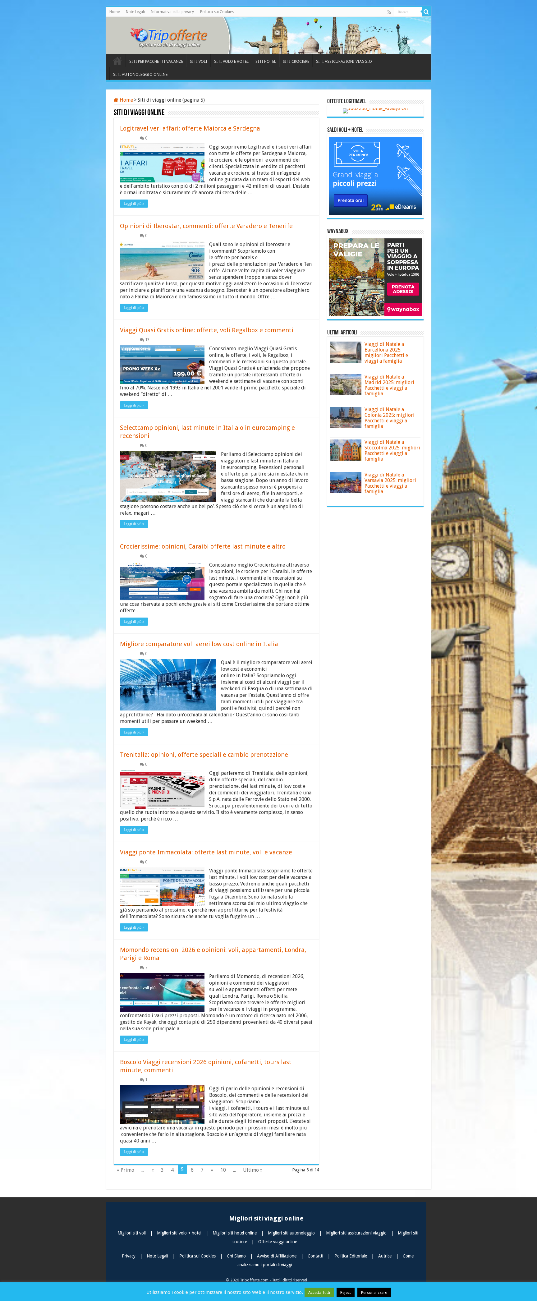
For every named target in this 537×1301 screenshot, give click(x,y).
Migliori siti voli (132, 1232)
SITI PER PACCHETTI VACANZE (156, 61)
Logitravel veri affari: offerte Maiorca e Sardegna (190, 128)
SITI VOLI (198, 61)
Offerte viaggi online (277, 1241)
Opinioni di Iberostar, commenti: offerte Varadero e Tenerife (206, 226)
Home (114, 12)
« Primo (125, 1170)
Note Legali (135, 12)
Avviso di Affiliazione (277, 1255)
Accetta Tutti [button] (319, 1292)
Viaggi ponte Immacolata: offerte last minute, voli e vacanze (206, 852)
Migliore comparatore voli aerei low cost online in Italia (199, 644)
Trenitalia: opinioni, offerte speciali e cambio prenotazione (204, 754)
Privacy (129, 1255)
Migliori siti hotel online (235, 1232)
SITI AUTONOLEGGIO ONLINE (140, 74)
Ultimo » (253, 1170)
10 (223, 1170)
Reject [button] (345, 1292)
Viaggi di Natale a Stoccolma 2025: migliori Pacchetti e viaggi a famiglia (392, 450)
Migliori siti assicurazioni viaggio (357, 1232)
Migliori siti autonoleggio (292, 1232)
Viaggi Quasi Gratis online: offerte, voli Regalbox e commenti (206, 330)
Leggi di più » (134, 203)
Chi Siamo (237, 1255)
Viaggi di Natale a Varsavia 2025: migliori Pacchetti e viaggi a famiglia (390, 483)
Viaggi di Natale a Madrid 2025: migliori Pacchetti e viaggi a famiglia (389, 385)
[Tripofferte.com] (173, 34)
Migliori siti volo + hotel (180, 1232)
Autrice (385, 1255)
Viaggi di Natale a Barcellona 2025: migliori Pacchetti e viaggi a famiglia (386, 352)
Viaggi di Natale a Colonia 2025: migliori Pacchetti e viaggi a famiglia (390, 418)
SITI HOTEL (265, 61)
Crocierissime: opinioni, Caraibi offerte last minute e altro (203, 546)
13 (147, 339)
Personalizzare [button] (374, 1292)
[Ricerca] (426, 11)
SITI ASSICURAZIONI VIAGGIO (344, 61)
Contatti (316, 1255)
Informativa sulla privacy (172, 12)
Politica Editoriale (351, 1255)
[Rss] (389, 12)
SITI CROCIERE (296, 61)
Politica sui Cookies (217, 12)
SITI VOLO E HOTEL (231, 61)
